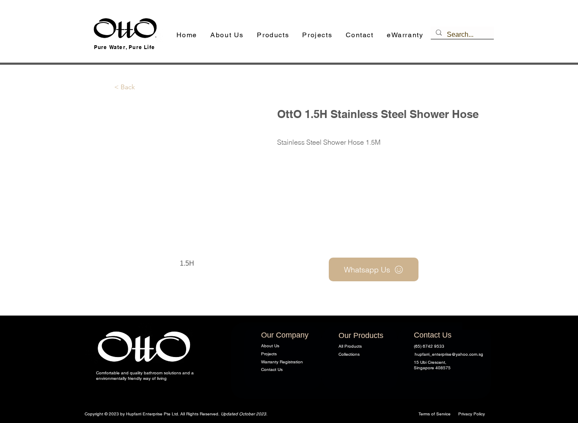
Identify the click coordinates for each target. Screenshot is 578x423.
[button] (273, 35)
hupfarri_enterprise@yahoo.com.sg (449, 354)
